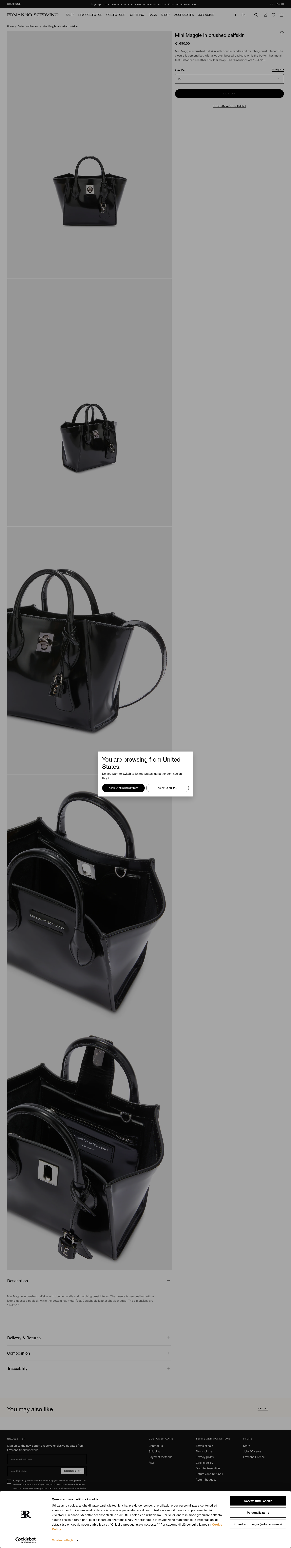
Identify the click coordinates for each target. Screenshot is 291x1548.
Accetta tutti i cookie (258, 1501)
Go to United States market (123, 788)
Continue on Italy (167, 788)
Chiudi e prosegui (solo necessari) (258, 1524)
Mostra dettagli (62, 1540)
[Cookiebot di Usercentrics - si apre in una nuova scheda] (25, 1540)
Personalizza (256, 1512)
